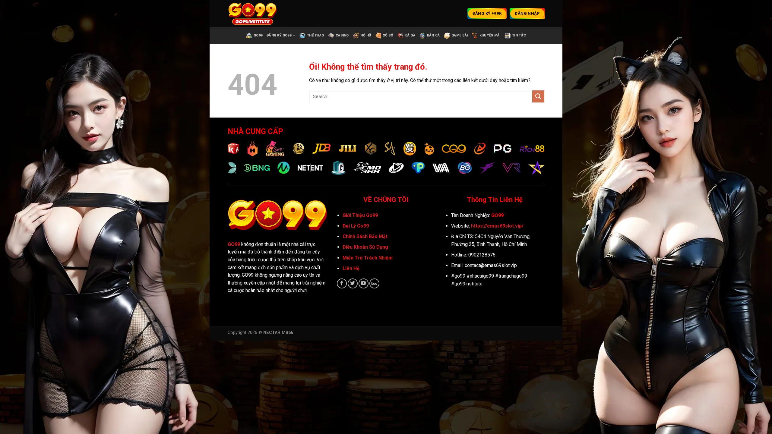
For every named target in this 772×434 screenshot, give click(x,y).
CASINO (342, 35)
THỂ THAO (315, 35)
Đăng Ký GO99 (279, 35)
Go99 (258, 35)
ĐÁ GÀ (410, 35)
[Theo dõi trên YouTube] (364, 283)
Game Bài (459, 35)
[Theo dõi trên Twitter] (353, 283)
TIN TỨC (519, 35)
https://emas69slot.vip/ (497, 226)
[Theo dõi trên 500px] (374, 283)
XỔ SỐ (388, 35)
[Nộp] (538, 96)
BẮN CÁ (433, 35)
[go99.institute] (258, 13)
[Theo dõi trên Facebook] (342, 283)
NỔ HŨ (365, 35)
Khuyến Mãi (489, 35)
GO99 (234, 244)
